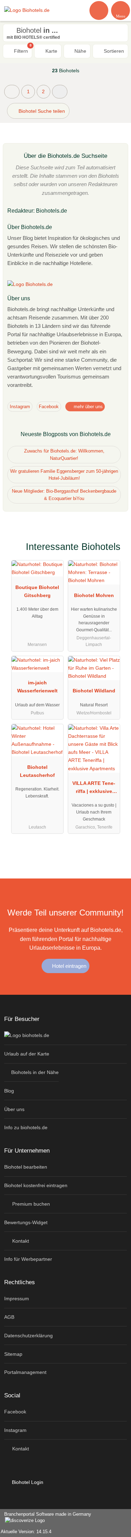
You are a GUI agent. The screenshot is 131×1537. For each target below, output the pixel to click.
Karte (50, 51)
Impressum (16, 1298)
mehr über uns (87, 406)
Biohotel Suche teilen (41, 111)
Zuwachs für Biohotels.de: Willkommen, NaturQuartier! (64, 454)
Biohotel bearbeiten (25, 1167)
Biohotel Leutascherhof (37, 771)
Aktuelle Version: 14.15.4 (26, 1531)
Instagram (20, 406)
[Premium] (117, 548)
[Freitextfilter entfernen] (99, 10)
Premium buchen (30, 1204)
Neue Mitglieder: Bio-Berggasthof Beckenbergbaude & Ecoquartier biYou (64, 494)
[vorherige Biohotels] (12, 91)
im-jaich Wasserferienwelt (37, 686)
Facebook (49, 406)
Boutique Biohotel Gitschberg (37, 591)
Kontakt (20, 1241)
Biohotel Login (26, 1482)
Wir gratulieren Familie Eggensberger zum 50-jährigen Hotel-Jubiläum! (64, 475)
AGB (9, 1317)
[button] (59, 91)
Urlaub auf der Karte (26, 1054)
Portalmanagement (25, 1372)
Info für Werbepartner (28, 1259)
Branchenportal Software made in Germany (45, 1518)
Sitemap (13, 1354)
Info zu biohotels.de (26, 1127)
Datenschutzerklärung (28, 1335)
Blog (9, 1091)
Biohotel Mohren (94, 595)
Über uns (14, 1109)
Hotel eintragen (68, 966)
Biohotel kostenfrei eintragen (35, 1185)
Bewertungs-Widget (26, 1222)
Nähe (79, 51)
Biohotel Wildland (94, 690)
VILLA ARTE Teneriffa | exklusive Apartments (93, 788)
